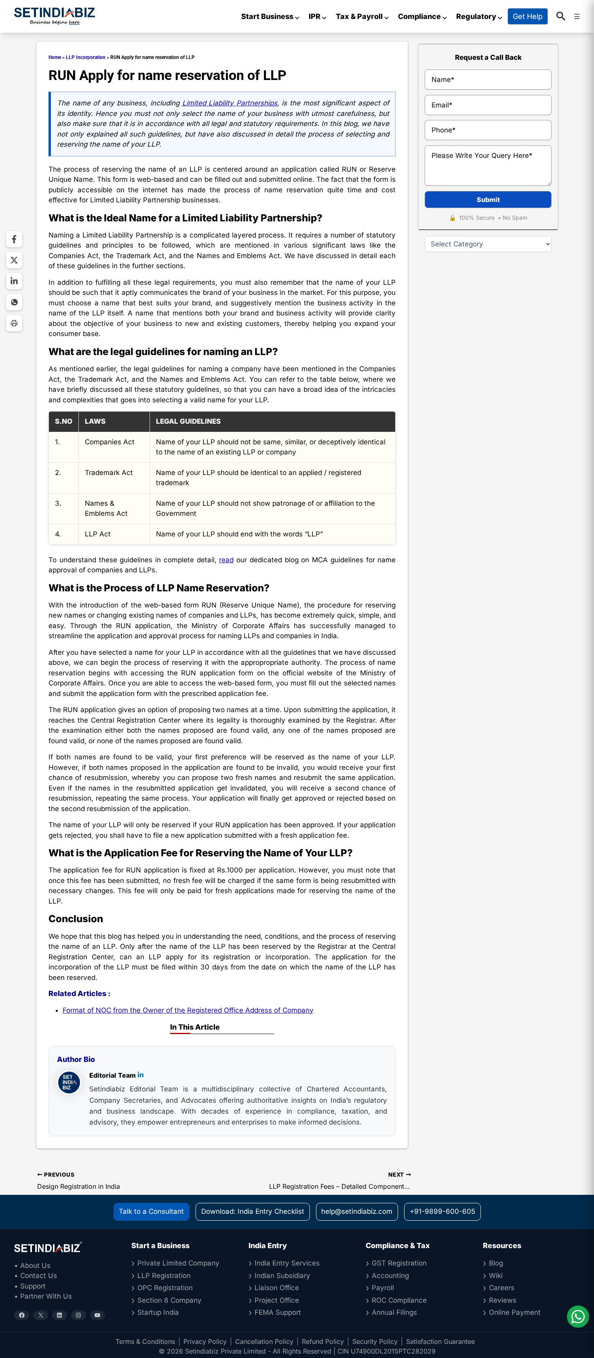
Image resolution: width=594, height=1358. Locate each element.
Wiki (496, 1276)
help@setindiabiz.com (356, 1211)
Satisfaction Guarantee (440, 1341)
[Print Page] (14, 323)
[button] (561, 16)
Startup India (158, 1312)
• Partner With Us (43, 1296)
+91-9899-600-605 (442, 1211)
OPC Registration (165, 1288)
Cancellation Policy (264, 1341)
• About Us (32, 1265)
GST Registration (399, 1263)
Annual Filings (394, 1312)
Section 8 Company (169, 1300)
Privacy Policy (205, 1341)
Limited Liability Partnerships (229, 103)
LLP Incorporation (85, 57)
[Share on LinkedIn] (14, 281)
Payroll (383, 1288)
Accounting (390, 1276)
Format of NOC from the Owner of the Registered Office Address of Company (188, 1010)
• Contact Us (35, 1276)
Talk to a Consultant (151, 1211)
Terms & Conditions (145, 1341)
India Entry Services (287, 1263)
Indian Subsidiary (282, 1276)
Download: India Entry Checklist (252, 1211)
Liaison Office (277, 1288)
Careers (501, 1288)
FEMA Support (278, 1312)
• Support (30, 1286)
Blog (496, 1263)
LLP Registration (164, 1276)
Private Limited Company (178, 1263)
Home (54, 57)
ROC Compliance (399, 1300)
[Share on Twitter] (14, 260)
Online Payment (515, 1312)
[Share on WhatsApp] (14, 302)
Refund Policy (323, 1341)
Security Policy (375, 1341)
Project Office (277, 1300)
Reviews (502, 1300)
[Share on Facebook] (14, 239)
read (226, 560)
